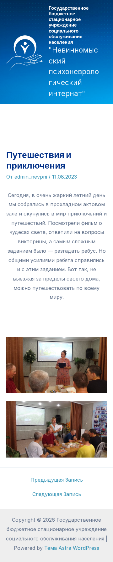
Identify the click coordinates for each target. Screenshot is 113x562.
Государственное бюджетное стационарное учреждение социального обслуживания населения (69, 25)
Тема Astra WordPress (71, 548)
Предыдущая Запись (56, 479)
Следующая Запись (56, 494)
